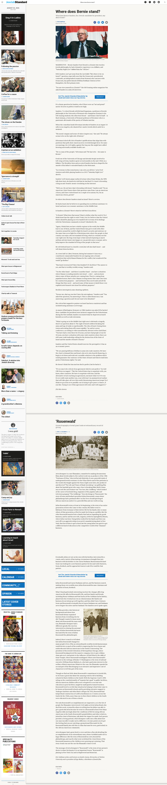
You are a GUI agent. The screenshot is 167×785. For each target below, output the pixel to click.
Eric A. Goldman (62, 431)
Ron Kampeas (61, 21)
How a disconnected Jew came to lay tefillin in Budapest (13, 127)
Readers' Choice (13, 699)
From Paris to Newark (12, 509)
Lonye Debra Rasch (11, 400)
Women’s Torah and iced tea (10, 259)
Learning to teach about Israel (10, 539)
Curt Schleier (6, 206)
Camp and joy (6, 497)
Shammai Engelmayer (12, 342)
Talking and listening (9, 333)
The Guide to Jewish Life (13, 654)
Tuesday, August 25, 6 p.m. (18, 238)
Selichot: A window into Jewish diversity (10, 361)
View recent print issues (14, 644)
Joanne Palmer (13, 20)
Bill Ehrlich (5, 124)
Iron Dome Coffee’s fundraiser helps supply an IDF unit (12, 99)
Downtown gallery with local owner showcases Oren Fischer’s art (12, 459)
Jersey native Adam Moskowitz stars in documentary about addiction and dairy (12, 209)
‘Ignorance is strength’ (10, 176)
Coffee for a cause (8, 94)
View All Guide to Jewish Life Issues (14, 690)
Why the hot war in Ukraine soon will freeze (11, 181)
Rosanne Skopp (10, 413)
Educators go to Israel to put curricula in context (12, 545)
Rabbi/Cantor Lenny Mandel (9, 152)
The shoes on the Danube (11, 122)
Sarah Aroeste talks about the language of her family (13, 25)
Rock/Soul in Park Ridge (9, 273)
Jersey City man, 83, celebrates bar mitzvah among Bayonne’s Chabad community (13, 71)
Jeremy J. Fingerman (11, 387)
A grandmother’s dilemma (11, 404)
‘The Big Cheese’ (8, 204)
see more (21, 569)
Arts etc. (59, 768)
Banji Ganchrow (13, 428)
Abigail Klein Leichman (8, 68)
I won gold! (13, 431)
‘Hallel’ (5, 453)
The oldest (5, 417)
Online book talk (6, 216)
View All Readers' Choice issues (14, 730)
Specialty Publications (9, 740)
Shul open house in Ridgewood (11, 266)
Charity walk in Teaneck (9, 293)
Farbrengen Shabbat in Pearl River (12, 286)
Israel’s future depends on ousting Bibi (11, 347)
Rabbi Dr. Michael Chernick (13, 356)
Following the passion (10, 66)
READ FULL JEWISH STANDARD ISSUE (13, 612)
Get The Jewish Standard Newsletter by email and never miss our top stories (72, 97)
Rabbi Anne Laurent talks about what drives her (12, 515)
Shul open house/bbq (8, 280)
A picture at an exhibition (11, 150)
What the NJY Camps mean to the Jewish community (12, 502)
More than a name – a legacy (12, 391)
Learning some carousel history (18, 249)
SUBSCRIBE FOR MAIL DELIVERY (13, 646)
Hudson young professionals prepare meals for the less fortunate (12, 318)
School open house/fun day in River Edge (13, 223)
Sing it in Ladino (13, 18)
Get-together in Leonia (8, 231)
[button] (165, 2)
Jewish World (60, 398)
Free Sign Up (100, 97)
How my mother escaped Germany (10, 154)
